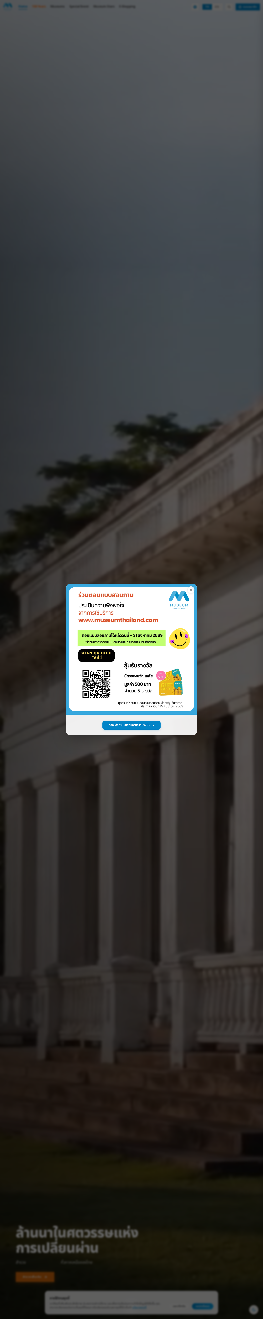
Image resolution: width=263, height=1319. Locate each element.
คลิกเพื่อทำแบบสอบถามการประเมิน (129, 725)
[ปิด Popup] (191, 589)
